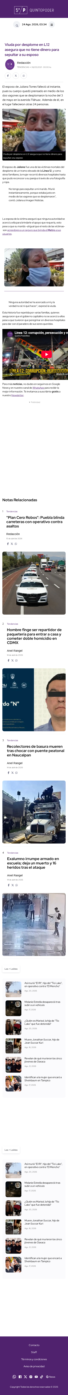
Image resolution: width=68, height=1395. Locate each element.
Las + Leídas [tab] (11, 968)
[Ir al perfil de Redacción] (10, 64)
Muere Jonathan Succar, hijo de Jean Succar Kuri (42, 1041)
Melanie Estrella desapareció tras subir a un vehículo (42, 1003)
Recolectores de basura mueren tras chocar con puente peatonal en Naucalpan (35, 750)
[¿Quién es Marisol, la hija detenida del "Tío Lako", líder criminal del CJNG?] (13, 1027)
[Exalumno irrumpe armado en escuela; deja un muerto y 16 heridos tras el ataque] (34, 924)
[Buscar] (16, 24)
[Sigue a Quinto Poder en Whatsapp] (14, 1376)
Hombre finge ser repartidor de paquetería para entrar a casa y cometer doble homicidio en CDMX (34, 636)
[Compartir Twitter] (16, 76)
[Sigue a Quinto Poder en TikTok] (41, 1376)
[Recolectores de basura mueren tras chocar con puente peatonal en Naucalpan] (34, 812)
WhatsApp (38, 387)
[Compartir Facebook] (8, 76)
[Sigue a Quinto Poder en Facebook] (20, 1376)
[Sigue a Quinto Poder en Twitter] (25, 1376)
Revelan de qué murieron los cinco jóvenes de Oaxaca (43, 1060)
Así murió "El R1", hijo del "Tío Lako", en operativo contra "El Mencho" (43, 984)
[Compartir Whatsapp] (24, 76)
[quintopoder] (34, 10)
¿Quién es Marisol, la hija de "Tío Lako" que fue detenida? (42, 1022)
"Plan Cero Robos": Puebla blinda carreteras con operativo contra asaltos (35, 522)
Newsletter (17, 395)
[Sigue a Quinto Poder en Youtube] (36, 1376)
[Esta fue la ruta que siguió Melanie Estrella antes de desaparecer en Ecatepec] (13, 1008)
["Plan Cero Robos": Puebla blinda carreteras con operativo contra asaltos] (34, 583)
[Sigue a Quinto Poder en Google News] (50, 1376)
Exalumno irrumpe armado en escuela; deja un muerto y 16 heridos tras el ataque (33, 863)
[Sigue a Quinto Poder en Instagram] (30, 1376)
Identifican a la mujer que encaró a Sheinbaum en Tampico (43, 1079)
